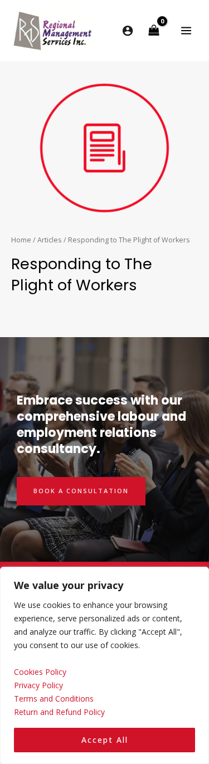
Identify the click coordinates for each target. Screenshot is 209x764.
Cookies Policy (40, 671)
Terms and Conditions (54, 698)
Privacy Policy (38, 685)
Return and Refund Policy (59, 712)
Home (21, 240)
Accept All (104, 739)
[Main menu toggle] (186, 30)
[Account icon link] (127, 30)
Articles (49, 240)
